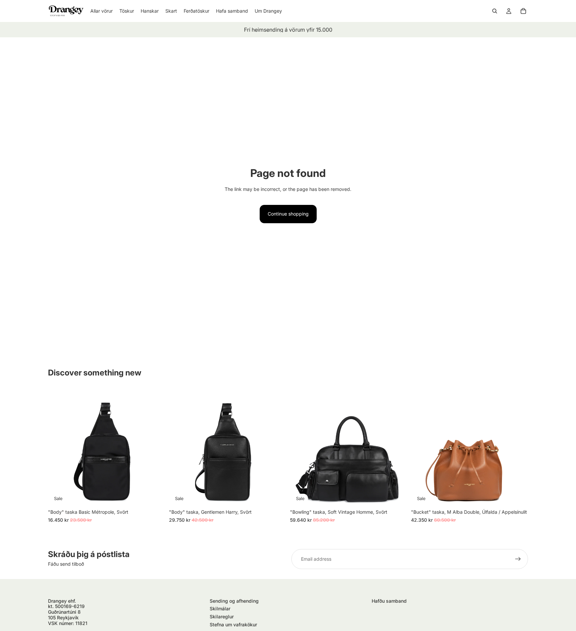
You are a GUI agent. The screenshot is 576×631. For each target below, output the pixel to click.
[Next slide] (155, 447)
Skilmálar (220, 608)
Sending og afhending (234, 601)
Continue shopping (288, 214)
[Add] (155, 496)
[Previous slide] (58, 447)
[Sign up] (518, 559)
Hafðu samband (389, 601)
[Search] (494, 11)
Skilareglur (222, 616)
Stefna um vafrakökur (233, 624)
